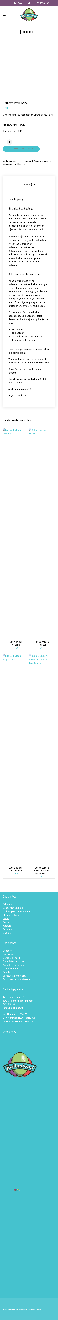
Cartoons (7, 929)
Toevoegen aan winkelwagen (21, 149)
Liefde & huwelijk (11, 958)
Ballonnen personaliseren (16, 979)
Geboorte (8, 950)
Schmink (7, 904)
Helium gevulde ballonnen (16, 911)
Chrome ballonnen (12, 915)
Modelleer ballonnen (13, 965)
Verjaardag (7, 164)
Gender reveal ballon (14, 908)
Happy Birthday (44, 161)
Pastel (6, 918)
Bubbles (17, 164)
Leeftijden (8, 954)
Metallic (7, 925)
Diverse (7, 933)
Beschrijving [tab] (29, 184)
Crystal (6, 922)
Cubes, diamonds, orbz (15, 975)
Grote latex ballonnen (14, 961)
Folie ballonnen (11, 968)
